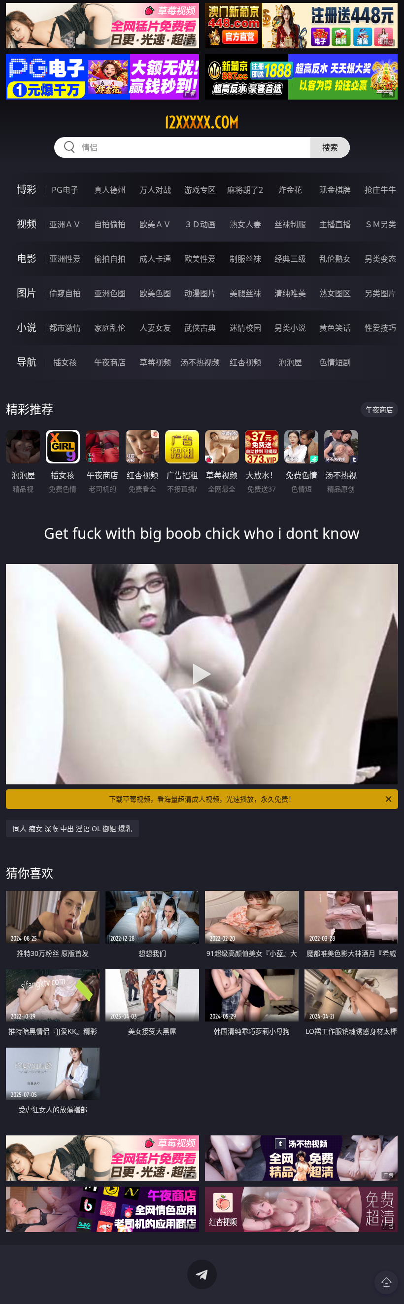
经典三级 (290, 258)
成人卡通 (155, 258)
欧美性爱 (200, 258)
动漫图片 (200, 293)
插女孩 (65, 362)
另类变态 (380, 258)
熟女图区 (335, 293)
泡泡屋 (290, 362)
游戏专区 (200, 189)
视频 (26, 224)
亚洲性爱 (65, 258)
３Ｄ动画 (200, 224)
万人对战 (155, 189)
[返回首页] (386, 1282)
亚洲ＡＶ (65, 224)
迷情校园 (245, 327)
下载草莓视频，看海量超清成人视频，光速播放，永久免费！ (202, 799)
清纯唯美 (290, 293)
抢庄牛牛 (380, 189)
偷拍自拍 (110, 258)
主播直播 (335, 224)
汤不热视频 (200, 362)
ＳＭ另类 (380, 224)
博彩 (26, 189)
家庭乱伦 (110, 327)
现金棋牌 (335, 189)
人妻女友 (155, 327)
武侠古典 (200, 327)
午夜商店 (110, 362)
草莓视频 (155, 362)
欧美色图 (155, 293)
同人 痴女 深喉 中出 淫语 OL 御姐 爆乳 (72, 828)
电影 (26, 258)
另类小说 (290, 327)
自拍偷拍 (110, 224)
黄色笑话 (335, 327)
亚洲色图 (110, 293)
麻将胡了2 (245, 189)
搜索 (330, 147)
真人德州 (110, 189)
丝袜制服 (290, 224)
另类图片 (380, 293)
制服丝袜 (245, 258)
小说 (26, 327)
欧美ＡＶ (155, 224)
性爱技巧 (380, 327)
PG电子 (65, 189)
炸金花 (290, 189)
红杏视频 (245, 362)
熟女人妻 (245, 224)
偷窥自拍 (65, 293)
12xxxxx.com (202, 122)
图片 (26, 293)
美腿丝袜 (245, 293)
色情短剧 (335, 362)
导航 (26, 362)
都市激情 (65, 327)
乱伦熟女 (335, 258)
